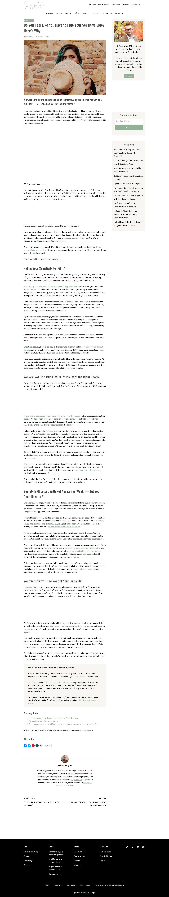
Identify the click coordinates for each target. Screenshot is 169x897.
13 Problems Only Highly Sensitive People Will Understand (52, 718)
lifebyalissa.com (66, 785)
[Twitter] (133, 847)
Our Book (92, 5)
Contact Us (136, 5)
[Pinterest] (143, 847)
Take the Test (107, 13)
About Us (125, 5)
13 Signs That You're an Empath (127, 183)
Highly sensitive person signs (56, 860)
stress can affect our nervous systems (85, 551)
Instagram (87, 783)
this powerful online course (62, 682)
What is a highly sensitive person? (56, 853)
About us (78, 852)
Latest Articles (103, 5)
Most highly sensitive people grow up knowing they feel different (52, 286)
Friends (27, 856)
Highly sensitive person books (56, 868)
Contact (77, 865)
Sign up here (76, 780)
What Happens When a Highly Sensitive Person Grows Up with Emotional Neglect (63, 724)
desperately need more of (84, 569)
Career (27, 865)
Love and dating (31, 852)
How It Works (106, 856)
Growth (59, 13)
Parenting (28, 861)
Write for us (79, 856)
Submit (129, 127)
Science (68, 13)
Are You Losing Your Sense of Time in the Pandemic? (42, 802)
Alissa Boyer (30, 37)
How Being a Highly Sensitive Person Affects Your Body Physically (127, 152)
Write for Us (85, 885)
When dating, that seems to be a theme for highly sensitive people (52, 416)
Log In (102, 861)
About (47, 885)
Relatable (49, 13)
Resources (116, 5)
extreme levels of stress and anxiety (83, 548)
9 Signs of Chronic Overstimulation (42, 721)
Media (77, 861)
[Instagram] (138, 847)
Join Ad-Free (105, 852)
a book (101, 350)
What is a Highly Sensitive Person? (110, 885)
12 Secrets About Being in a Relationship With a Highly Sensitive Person (126, 214)
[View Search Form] (143, 4)
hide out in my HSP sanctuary (88, 470)
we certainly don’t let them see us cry (64, 527)
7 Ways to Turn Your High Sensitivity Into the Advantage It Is (88, 802)
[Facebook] (127, 847)
